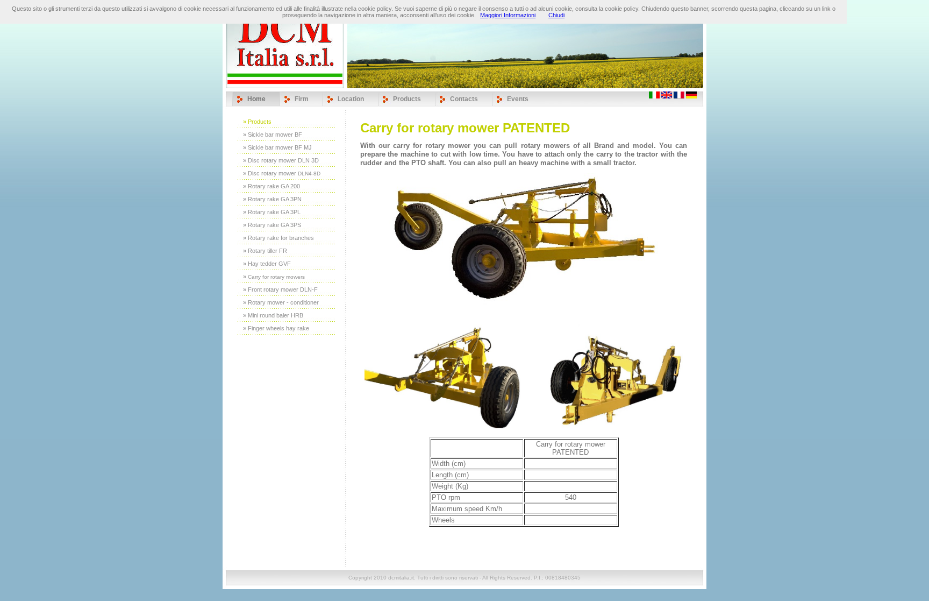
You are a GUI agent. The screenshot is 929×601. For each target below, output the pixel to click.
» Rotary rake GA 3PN (272, 199)
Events (517, 99)
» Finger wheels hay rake (276, 328)
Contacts (464, 99)
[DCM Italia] (691, 96)
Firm (302, 99)
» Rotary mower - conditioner (281, 302)
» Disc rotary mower (281, 173)
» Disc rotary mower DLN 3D (281, 160)
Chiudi (556, 15)
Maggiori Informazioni (507, 15)
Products (407, 99)
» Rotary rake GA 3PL (272, 212)
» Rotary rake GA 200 (271, 186)
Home (256, 99)
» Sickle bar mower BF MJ (277, 147)
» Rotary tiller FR (265, 251)
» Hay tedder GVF (267, 263)
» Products (257, 121)
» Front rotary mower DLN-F (280, 289)
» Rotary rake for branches (278, 238)
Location (351, 99)
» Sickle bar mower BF (272, 134)
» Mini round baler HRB (273, 315)
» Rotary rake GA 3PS (272, 225)
